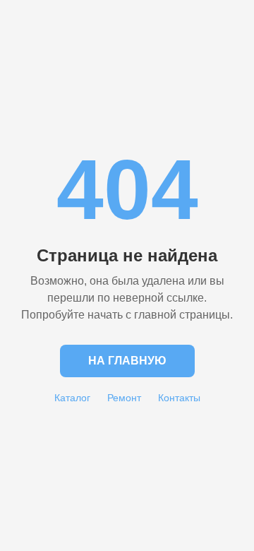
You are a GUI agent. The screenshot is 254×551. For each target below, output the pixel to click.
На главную (127, 361)
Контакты (179, 397)
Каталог (72, 397)
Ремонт (124, 397)
